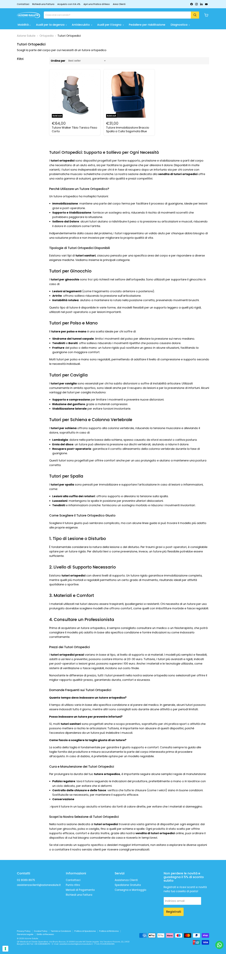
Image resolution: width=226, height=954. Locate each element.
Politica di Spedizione (85, 931)
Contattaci (23, 4)
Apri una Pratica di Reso (96, 4)
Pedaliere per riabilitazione (147, 25)
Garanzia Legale (25, 934)
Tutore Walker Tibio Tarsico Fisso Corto (74, 129)
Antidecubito (81, 25)
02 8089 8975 (26, 880)
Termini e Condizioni (61, 931)
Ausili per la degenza (50, 25)
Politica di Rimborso (109, 931)
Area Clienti (119, 4)
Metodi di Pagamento (80, 890)
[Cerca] (195, 15)
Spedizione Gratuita (128, 885)
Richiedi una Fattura (43, 4)
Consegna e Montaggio (130, 890)
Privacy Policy (23, 931)
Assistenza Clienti (126, 880)
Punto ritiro (73, 885)
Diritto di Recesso (45, 934)
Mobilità (23, 25)
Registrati (173, 912)
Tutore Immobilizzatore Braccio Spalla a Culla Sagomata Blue (127, 129)
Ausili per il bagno (109, 25)
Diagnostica (179, 25)
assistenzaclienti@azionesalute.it (39, 885)
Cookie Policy (40, 931)
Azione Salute (26, 36)
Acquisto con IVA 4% (68, 4)
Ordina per (58, 60)
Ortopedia (47, 36)
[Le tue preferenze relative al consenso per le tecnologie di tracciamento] (5, 949)
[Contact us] (219, 945)
